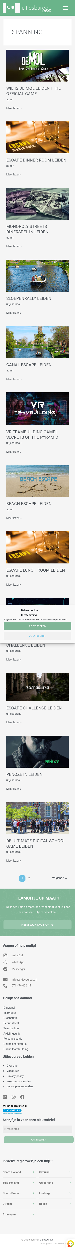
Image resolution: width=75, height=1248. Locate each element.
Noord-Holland (12, 1172)
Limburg (44, 1193)
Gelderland (46, 1182)
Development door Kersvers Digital (56, 1243)
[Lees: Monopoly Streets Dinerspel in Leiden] (37, 203)
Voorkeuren (38, 636)
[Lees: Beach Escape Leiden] (37, 480)
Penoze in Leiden (24, 774)
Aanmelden (38, 1139)
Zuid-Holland (11, 1182)
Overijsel (44, 1172)
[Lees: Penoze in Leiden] (37, 751)
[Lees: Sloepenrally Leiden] (37, 275)
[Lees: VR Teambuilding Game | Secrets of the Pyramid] (37, 408)
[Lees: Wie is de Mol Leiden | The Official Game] (37, 65)
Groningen (9, 1214)
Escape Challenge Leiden (34, 708)
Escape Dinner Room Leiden (36, 160)
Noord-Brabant (12, 1193)
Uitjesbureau (47, 1239)
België (43, 1203)
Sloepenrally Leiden (28, 298)
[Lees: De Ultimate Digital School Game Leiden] (37, 817)
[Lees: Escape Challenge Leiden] (37, 686)
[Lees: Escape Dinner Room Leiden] (37, 137)
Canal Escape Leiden (29, 364)
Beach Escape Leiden (29, 503)
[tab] (19, 1172)
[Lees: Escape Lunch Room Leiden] (37, 547)
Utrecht (7, 1203)
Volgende (60, 878)
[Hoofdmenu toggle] (66, 8)
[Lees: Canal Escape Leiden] (37, 341)
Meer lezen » (14, 108)
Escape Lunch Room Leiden (35, 570)
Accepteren (37, 626)
